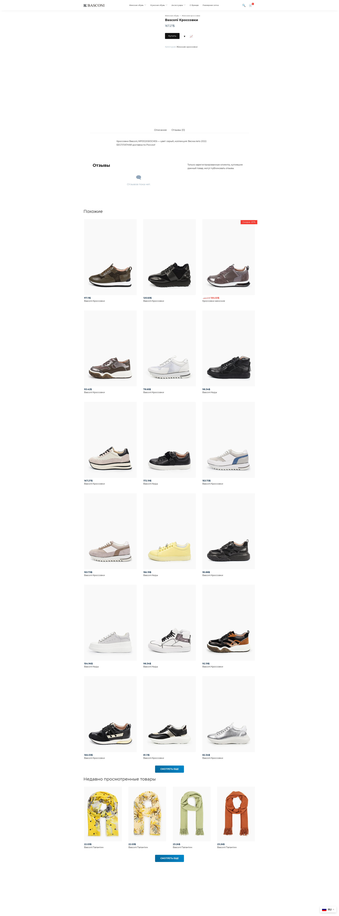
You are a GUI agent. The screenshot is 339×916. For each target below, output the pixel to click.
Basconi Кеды (209, 392)
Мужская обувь (157, 5)
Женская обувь (136, 5)
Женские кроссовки (191, 16)
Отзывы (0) (178, 129)
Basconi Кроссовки (94, 301)
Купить (172, 36)
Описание (160, 129)
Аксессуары (177, 5)
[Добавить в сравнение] (191, 36)
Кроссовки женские (213, 301)
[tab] (160, 130)
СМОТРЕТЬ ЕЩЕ (169, 769)
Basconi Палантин (94, 847)
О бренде (194, 5)
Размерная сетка (211, 5)
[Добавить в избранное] (184, 36)
